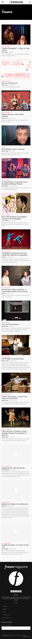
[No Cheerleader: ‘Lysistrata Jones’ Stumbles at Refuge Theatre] (16, 168)
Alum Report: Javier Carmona (13, 149)
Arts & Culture (6, 46)
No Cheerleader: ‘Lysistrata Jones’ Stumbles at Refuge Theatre (15, 183)
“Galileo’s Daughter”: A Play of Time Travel (16, 49)
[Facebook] (14, 591)
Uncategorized (6, 357)
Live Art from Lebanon (10, 324)
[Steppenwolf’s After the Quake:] (16, 454)
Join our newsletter (6, 625)
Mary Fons (4, 257)
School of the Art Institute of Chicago (17, 635)
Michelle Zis (4, 506)
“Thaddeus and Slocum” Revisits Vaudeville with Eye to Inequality (15, 254)
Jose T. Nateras (5, 220)
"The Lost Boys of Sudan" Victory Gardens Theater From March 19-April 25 (14, 433)
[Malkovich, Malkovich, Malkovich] (16, 490)
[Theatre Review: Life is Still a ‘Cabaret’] (16, 101)
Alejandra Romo (5, 400)
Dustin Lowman (5, 151)
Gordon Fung (4, 52)
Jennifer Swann (5, 437)
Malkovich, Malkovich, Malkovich (15, 504)
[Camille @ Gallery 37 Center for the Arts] (16, 531)
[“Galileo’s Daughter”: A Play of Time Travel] (16, 34)
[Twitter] (16, 591)
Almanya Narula (5, 185)
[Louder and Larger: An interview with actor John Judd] (16, 383)
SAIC (3, 147)
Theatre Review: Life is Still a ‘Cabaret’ (13, 115)
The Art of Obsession (10, 83)
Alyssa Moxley (5, 326)
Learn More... (16, 602)
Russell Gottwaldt (5, 469)
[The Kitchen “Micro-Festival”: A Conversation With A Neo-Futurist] (16, 276)
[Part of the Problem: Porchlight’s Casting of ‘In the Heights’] (16, 203)
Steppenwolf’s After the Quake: (13, 468)
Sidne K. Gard (5, 85)
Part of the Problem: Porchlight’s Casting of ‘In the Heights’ (14, 218)
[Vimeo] (21, 591)
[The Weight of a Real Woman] (16, 345)
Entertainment (6, 81)
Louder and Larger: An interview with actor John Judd (14, 397)
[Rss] (11, 591)
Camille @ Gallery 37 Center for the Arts (15, 546)
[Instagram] (18, 591)
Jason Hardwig (5, 548)
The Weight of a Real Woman (13, 359)
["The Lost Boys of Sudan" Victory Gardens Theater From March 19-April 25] (16, 417)
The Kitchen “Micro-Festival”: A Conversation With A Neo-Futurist (15, 290)
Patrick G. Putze (5, 360)
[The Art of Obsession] (16, 69)
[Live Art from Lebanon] (16, 311)
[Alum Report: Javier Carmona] (16, 135)
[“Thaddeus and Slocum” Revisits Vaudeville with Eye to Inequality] (16, 239)
